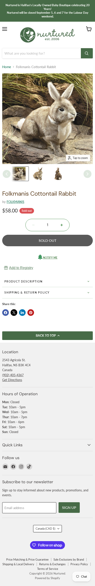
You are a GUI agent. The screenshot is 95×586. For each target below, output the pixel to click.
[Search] (87, 53)
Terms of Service (47, 569)
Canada (45, 528)
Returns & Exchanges (52, 564)
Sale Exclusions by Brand (68, 559)
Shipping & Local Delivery (18, 564)
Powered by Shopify (47, 578)
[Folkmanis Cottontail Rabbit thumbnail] (20, 174)
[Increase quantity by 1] (61, 225)
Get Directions (12, 380)
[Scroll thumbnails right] (87, 174)
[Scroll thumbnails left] (7, 174)
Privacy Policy (79, 564)
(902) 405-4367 (13, 375)
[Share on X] (14, 312)
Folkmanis (15, 202)
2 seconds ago (21, 268)
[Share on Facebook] (5, 312)
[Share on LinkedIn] (22, 312)
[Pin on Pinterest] (30, 312)
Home (6, 67)
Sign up (69, 507)
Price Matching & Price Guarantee (27, 559)
